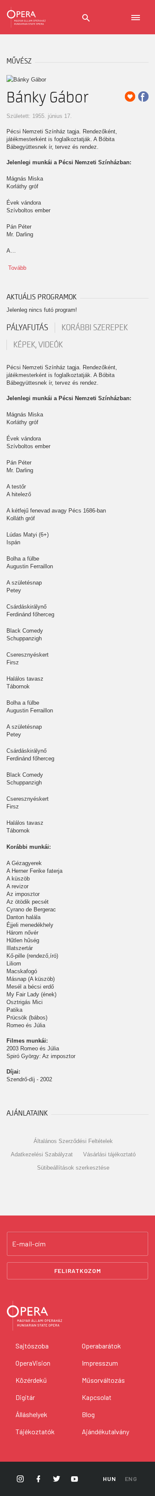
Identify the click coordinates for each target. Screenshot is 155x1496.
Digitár (25, 1397)
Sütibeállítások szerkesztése (73, 1167)
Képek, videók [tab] (38, 345)
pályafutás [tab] (27, 327)
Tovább (17, 268)
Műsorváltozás (103, 1380)
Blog (88, 1414)
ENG (131, 1478)
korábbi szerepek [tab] (95, 327)
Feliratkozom (77, 1270)
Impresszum (100, 1363)
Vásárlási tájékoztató (109, 1154)
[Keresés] (86, 18)
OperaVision (33, 1363)
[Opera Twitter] (56, 1479)
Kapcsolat (97, 1397)
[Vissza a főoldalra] (26, 17)
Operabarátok (101, 1346)
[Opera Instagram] (20, 1479)
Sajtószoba (32, 1346)
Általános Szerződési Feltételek (73, 1141)
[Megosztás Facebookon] (143, 96)
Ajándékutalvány (105, 1431)
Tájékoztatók (35, 1431)
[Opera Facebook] (38, 1479)
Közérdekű (31, 1380)
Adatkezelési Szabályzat (42, 1154)
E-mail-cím (29, 1243)
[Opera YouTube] (74, 1479)
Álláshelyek (31, 1414)
